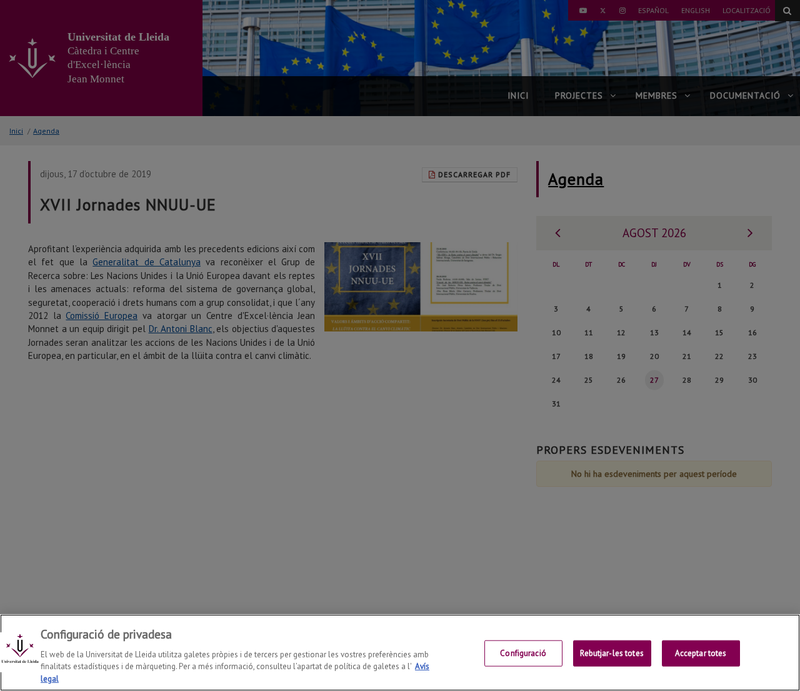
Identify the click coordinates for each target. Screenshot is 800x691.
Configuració (523, 653)
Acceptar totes (701, 653)
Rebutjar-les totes (611, 653)
